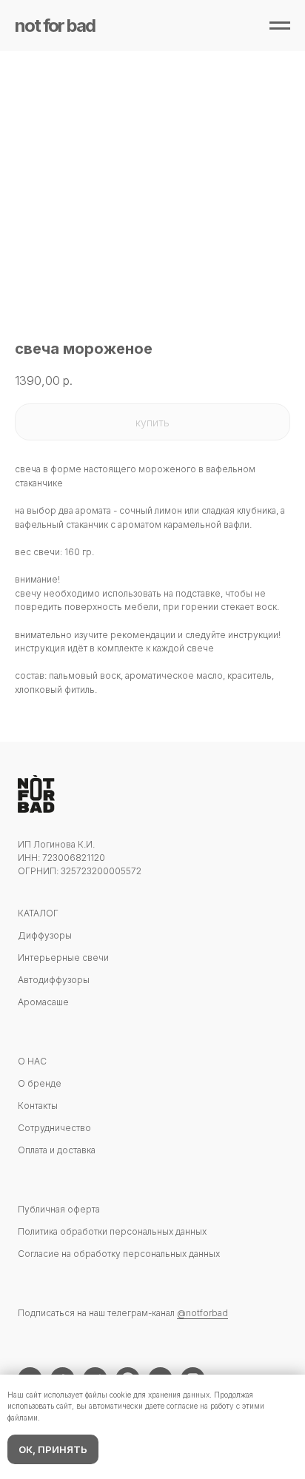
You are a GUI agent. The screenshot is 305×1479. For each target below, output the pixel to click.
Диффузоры (45, 935)
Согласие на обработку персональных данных (119, 1253)
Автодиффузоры (54, 979)
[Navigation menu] (279, 25)
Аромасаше (43, 1001)
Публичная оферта (59, 1209)
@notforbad (202, 1312)
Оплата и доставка (56, 1150)
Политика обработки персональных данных (112, 1231)
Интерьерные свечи (63, 957)
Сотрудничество (54, 1127)
